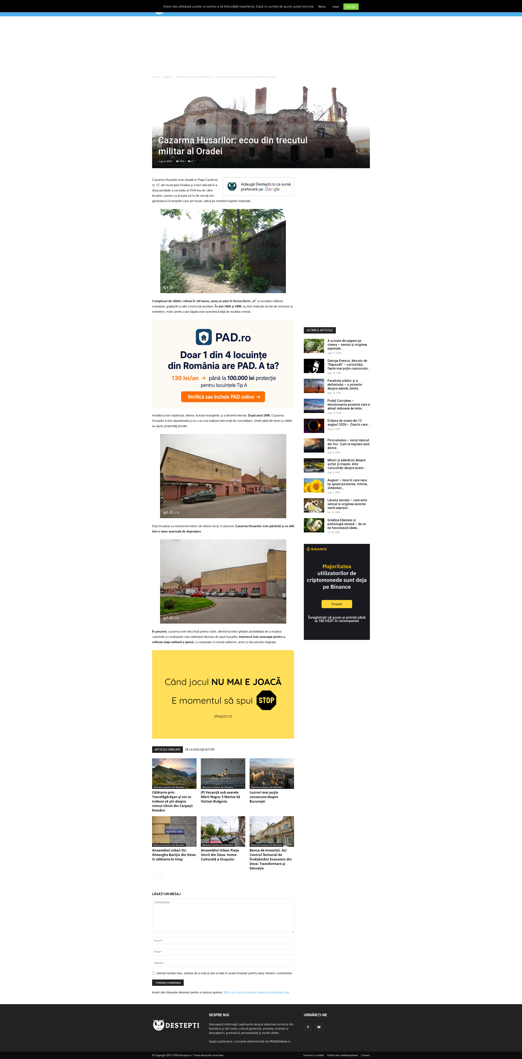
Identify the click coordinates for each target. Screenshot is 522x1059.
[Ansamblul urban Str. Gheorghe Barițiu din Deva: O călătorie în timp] (174, 831)
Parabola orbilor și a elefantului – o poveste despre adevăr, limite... (344, 384)
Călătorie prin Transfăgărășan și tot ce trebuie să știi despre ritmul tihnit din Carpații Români (172, 801)
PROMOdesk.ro (280, 1041)
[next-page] (161, 876)
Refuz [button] (322, 6)
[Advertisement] (261, 46)
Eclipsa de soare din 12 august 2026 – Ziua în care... (348, 422)
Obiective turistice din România (193, 77)
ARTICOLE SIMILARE (167, 749)
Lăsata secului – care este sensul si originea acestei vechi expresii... (347, 504)
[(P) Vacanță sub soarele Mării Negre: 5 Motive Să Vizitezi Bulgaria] (223, 773)
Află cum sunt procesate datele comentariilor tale (256, 992)
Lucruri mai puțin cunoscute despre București (264, 797)
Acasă (155, 77)
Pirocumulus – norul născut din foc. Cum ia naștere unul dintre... (348, 444)
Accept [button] (351, 6)
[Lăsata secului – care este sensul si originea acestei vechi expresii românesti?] (314, 505)
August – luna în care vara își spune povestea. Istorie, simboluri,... (347, 484)
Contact (365, 1055)
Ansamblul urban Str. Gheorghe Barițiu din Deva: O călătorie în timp (174, 854)
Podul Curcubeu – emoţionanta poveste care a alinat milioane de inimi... (348, 404)
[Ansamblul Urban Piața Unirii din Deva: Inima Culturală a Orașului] (223, 831)
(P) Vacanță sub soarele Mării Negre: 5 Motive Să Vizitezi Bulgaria (220, 797)
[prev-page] (154, 876)
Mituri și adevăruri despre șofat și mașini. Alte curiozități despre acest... (346, 464)
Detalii (335, 6)
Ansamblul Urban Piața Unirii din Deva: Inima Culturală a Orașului (220, 854)
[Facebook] (308, 1027)
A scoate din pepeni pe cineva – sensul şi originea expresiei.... (347, 344)
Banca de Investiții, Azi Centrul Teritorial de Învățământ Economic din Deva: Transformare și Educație (271, 859)
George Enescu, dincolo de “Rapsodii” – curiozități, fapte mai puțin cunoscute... (348, 364)
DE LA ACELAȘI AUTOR (200, 749)
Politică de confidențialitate (342, 1055)
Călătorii (168, 77)
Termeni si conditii (313, 1055)
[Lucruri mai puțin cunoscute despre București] (272, 773)
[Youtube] (319, 1027)
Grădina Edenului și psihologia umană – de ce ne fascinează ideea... (346, 524)
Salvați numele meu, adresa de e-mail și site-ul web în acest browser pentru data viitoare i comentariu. (224, 973)
